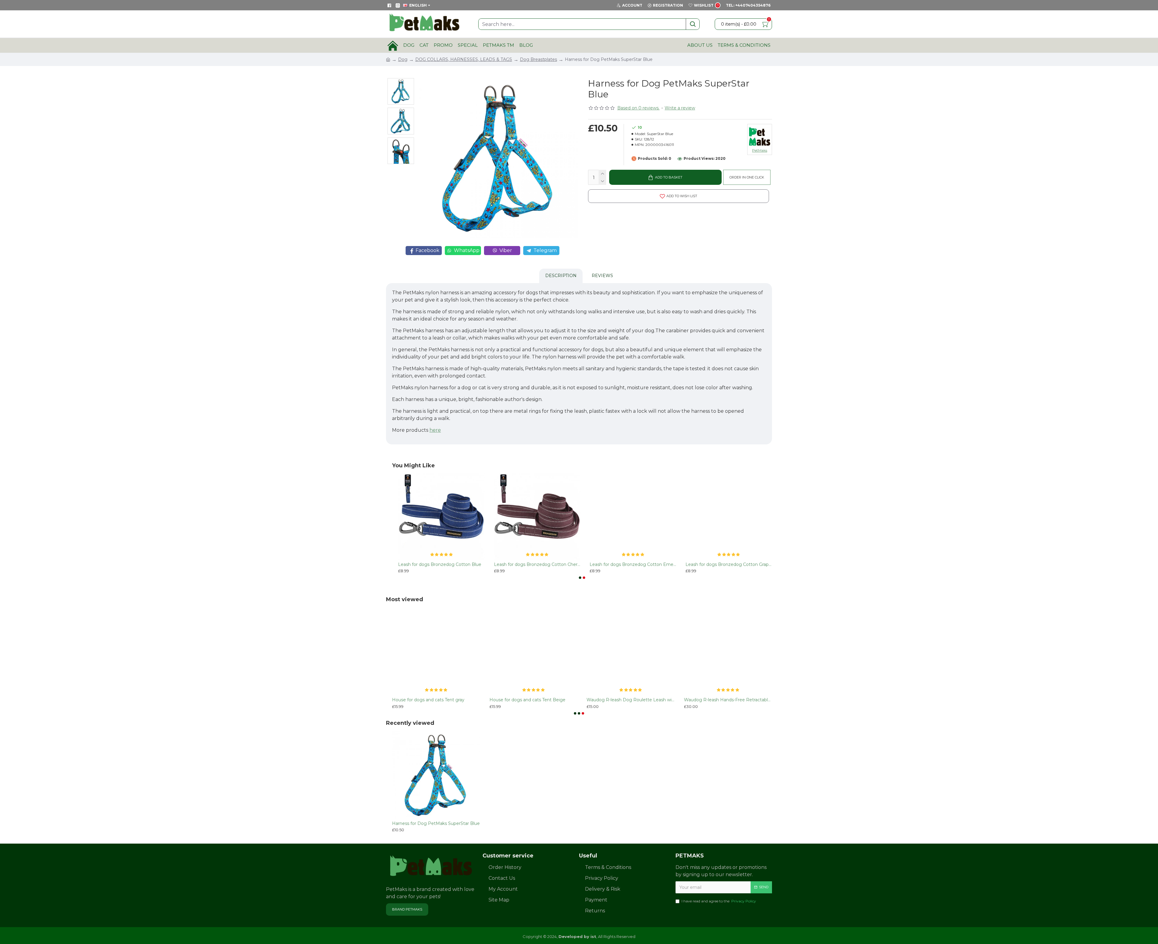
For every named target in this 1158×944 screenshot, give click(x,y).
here (435, 430)
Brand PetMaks (407, 909)
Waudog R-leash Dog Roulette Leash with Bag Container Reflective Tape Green (631, 699)
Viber (505, 250)
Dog (402, 59)
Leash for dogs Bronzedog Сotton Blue (439, 564)
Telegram (545, 250)
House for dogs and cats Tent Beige (527, 699)
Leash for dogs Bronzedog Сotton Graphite (728, 564)
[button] (580, 577)
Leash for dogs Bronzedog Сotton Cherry (537, 564)
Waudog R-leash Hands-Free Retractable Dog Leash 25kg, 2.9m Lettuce (728, 699)
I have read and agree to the (719, 901)
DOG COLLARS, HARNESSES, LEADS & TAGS (463, 59)
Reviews (602, 275)
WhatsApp (466, 250)
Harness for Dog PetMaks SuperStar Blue (436, 823)
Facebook (427, 250)
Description (561, 275)
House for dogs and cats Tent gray (428, 699)
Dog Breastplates (538, 59)
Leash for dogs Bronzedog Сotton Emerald (633, 564)
